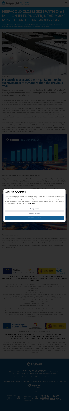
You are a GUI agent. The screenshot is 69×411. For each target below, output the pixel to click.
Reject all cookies (34, 213)
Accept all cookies (34, 218)
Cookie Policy (31, 203)
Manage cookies (34, 209)
